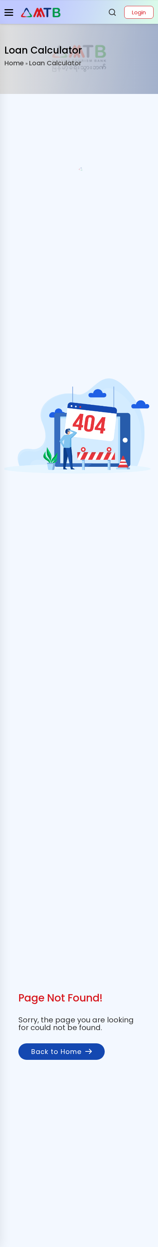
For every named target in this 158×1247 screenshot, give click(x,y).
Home (14, 63)
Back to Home (56, 1051)
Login (139, 12)
